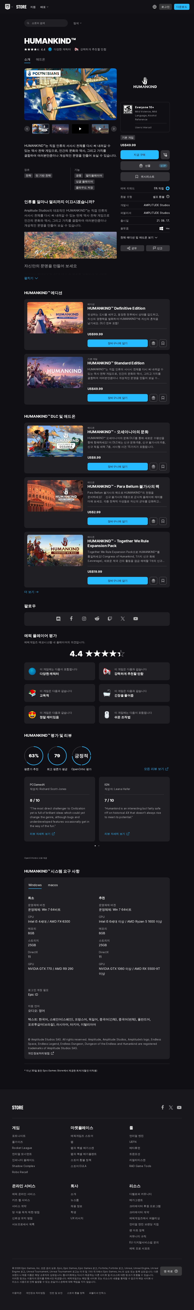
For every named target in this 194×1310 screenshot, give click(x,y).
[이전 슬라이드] (27, 129)
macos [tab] (53, 885)
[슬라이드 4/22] (100, 129)
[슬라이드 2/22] (60, 129)
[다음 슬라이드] (114, 129)
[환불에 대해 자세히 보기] (168, 197)
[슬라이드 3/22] (80, 129)
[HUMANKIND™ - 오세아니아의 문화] (55, 441)
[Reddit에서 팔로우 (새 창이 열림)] (97, 619)
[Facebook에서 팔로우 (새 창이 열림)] (71, 619)
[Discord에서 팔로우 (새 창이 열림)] (58, 619)
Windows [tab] (35, 885)
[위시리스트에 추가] (163, 343)
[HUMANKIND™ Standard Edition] (55, 372)
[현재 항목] (40, 129)
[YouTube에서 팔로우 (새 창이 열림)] (135, 619)
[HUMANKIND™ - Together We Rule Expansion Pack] (55, 550)
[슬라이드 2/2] (98, 845)
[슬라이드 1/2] (95, 845)
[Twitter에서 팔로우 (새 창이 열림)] (122, 619)
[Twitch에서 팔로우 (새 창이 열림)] (110, 619)
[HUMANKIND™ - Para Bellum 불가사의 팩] (55, 496)
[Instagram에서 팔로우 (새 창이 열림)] (84, 619)
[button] (70, 278)
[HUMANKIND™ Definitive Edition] (55, 317)
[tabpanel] (97, 935)
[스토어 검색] (28, 23)
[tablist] (97, 885)
